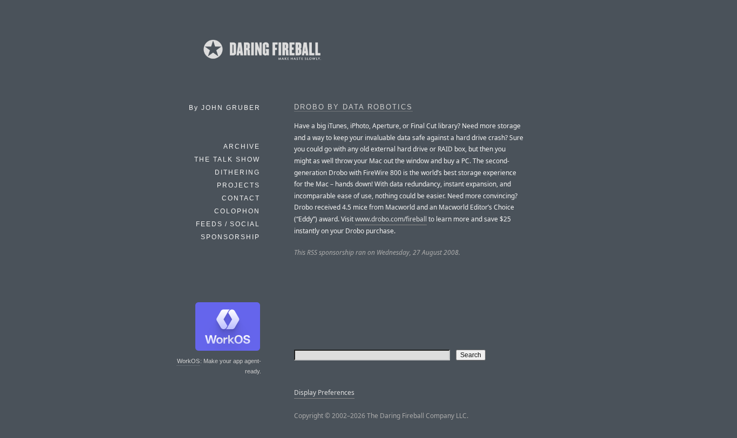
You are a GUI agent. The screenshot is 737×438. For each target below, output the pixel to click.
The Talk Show (227, 159)
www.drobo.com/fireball (391, 219)
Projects (238, 185)
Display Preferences (324, 392)
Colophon (237, 211)
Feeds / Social (228, 224)
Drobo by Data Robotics (353, 107)
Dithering (237, 172)
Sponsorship (230, 237)
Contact (241, 198)
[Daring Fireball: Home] (261, 62)
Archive (241, 146)
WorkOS (188, 361)
